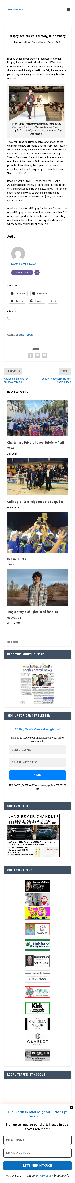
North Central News (36, 42)
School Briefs (16, 559)
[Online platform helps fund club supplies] (37, 476)
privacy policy (44, 1175)
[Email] (37, 272)
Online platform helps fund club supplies (35, 502)
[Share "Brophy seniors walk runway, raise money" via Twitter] (37, 355)
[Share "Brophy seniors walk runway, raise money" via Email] (44, 355)
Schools (27, 335)
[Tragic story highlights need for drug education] (37, 587)
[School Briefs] (37, 532)
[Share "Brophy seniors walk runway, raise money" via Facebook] (30, 355)
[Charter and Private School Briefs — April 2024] (37, 418)
